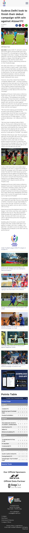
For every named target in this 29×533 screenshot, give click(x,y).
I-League (4, 516)
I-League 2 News (6, 522)
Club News (4, 518)
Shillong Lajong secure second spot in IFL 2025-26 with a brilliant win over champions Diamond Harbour (13, 268)
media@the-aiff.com (14, 513)
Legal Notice (19, 525)
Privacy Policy (10, 525)
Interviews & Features (7, 520)
